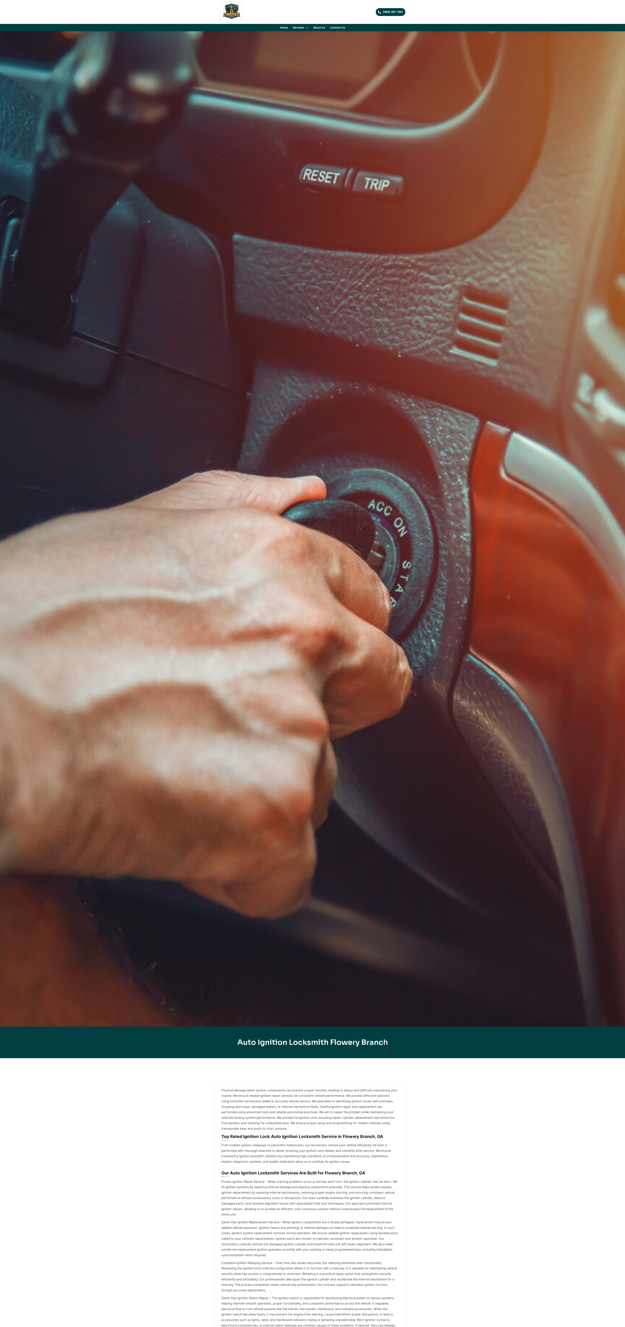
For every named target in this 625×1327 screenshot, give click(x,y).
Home (284, 27)
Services (298, 27)
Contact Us (337, 27)
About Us (319, 27)
